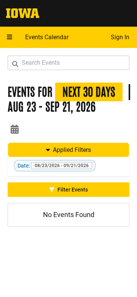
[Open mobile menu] (9, 37)
